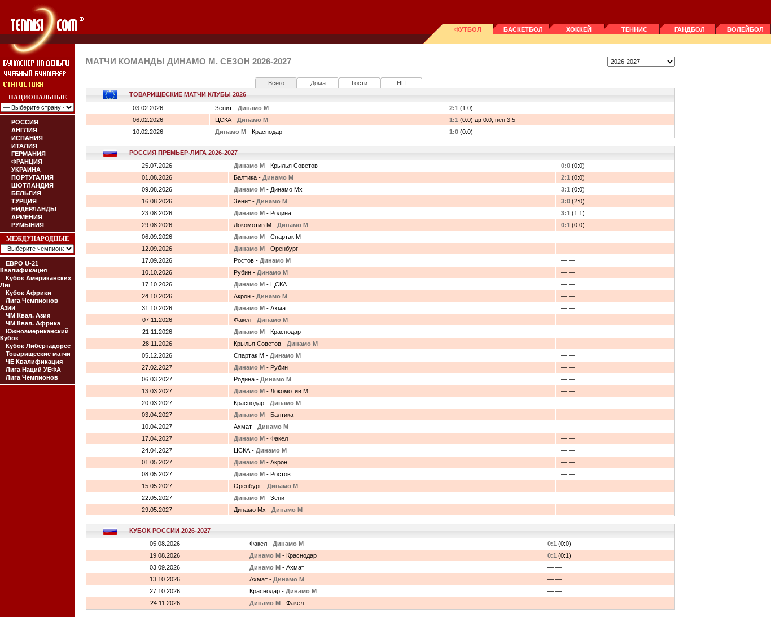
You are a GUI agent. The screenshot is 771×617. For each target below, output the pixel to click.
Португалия (32, 177)
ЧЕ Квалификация (34, 361)
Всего (276, 83)
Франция (26, 161)
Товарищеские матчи (38, 353)
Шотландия (32, 185)
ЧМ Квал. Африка (33, 323)
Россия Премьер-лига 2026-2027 (183, 152)
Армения (26, 217)
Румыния (27, 224)
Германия (28, 153)
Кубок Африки (28, 292)
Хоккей (579, 29)
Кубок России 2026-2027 (170, 530)
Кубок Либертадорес (38, 345)
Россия (24, 122)
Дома (318, 83)
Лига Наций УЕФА (33, 369)
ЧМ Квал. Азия (28, 315)
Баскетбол (523, 29)
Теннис (634, 29)
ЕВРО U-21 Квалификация (23, 266)
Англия (24, 130)
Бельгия (26, 193)
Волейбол (745, 29)
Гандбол (689, 29)
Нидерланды (33, 209)
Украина (26, 169)
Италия (24, 145)
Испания (27, 137)
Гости (359, 83)
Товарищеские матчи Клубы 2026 (187, 94)
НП (401, 83)
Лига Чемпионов (32, 377)
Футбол (467, 29)
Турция (24, 201)
